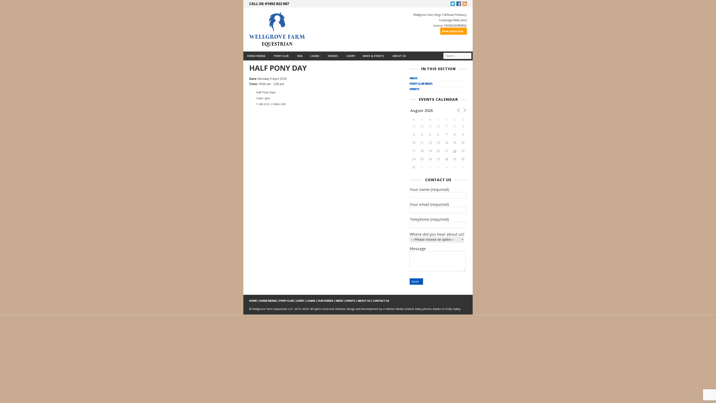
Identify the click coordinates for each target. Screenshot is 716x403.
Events (414, 89)
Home (253, 300)
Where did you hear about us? (437, 234)
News (413, 78)
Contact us (381, 300)
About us (363, 300)
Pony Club (286, 300)
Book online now (452, 31)
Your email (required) (429, 204)
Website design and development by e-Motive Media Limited (374, 309)
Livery (300, 300)
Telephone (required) (429, 219)
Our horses (325, 300)
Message (418, 248)
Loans (311, 300)
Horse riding (268, 300)
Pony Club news (421, 83)
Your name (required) (429, 189)
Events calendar (438, 99)
